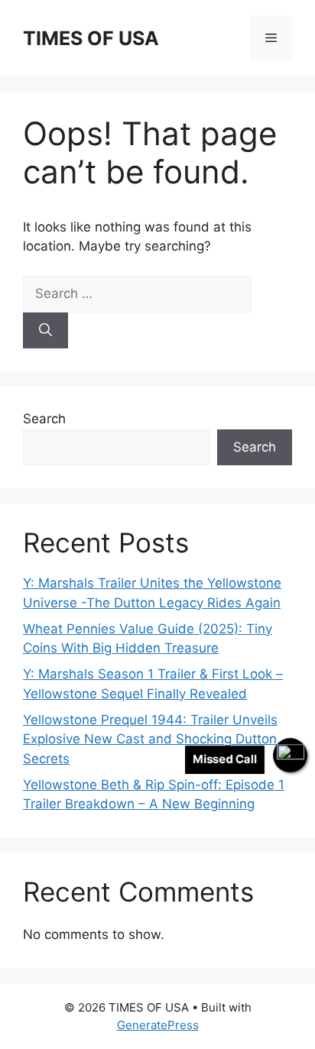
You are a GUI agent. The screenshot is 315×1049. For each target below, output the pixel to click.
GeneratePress (158, 1025)
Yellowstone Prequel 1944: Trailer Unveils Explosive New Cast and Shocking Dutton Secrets (150, 739)
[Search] (45, 330)
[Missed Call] (290, 755)
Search (44, 418)
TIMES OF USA (91, 38)
